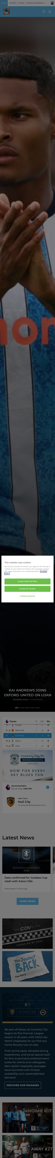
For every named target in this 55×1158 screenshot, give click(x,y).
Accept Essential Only (27, 581)
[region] (27, 579)
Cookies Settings (27, 596)
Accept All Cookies (27, 589)
